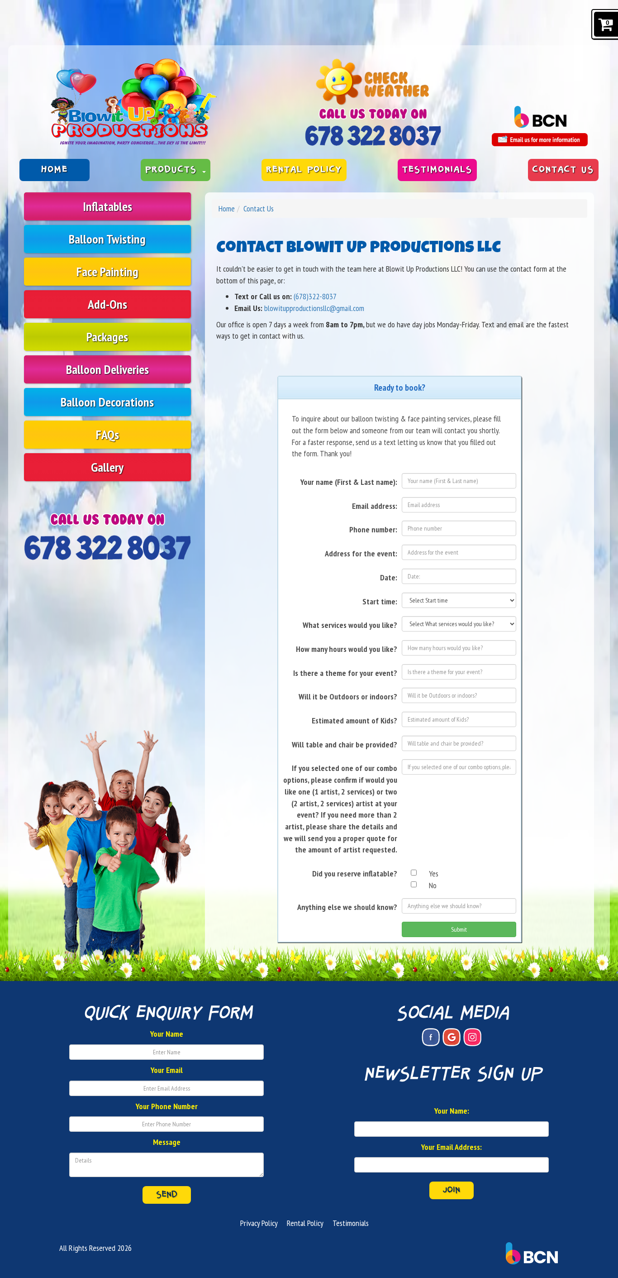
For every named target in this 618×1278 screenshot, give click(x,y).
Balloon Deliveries (107, 369)
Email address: (374, 506)
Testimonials (437, 170)
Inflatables (107, 206)
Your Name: (451, 1111)
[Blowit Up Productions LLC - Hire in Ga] (155, 103)
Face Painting (107, 271)
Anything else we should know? (347, 907)
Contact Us (563, 170)
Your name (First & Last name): (348, 482)
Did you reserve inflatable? (354, 873)
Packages (107, 336)
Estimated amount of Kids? (354, 720)
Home (54, 170)
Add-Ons (107, 304)
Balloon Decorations (107, 401)
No (433, 885)
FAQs (107, 434)
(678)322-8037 (315, 296)
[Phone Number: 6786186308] (373, 135)
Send (166, 1195)
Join (451, 1190)
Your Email (167, 1070)
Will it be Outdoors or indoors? (348, 696)
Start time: (379, 601)
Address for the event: (361, 553)
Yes (433, 873)
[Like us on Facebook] (431, 1037)
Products (173, 170)
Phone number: (373, 529)
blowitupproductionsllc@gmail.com (314, 308)
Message (167, 1142)
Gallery (107, 467)
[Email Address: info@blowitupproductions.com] (540, 139)
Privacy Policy (259, 1223)
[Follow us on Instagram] (472, 1037)
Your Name (166, 1034)
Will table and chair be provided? (344, 744)
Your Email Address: (451, 1147)
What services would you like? (350, 625)
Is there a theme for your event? (345, 673)
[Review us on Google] (451, 1037)
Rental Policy (304, 170)
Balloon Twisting (107, 238)
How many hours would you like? (346, 649)
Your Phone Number (167, 1106)
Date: (388, 577)
